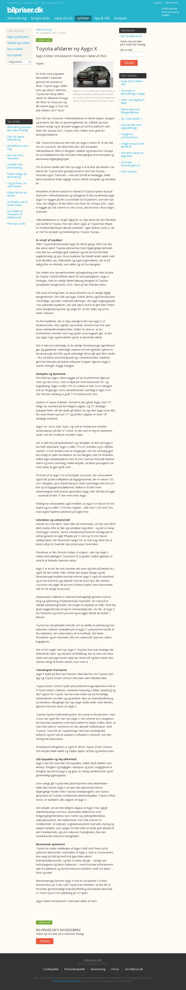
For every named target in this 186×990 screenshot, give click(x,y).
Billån (167, 15)
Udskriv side (44, 40)
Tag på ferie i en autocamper (16, 185)
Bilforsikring (170, 8)
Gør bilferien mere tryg (18, 147)
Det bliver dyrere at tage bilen (132, 154)
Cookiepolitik (50, 969)
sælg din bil (63, 18)
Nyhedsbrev (128, 30)
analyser (120, 18)
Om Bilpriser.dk (134, 969)
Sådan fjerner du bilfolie (17, 194)
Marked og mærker (18, 43)
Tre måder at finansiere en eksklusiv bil (15, 214)
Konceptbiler (14, 55)
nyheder (83, 18)
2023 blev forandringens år (130, 164)
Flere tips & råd (16, 223)
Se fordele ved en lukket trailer (17, 203)
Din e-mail (126, 50)
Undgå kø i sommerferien (129, 135)
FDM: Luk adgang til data (132, 101)
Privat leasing (171, 12)
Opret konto (171, 2)
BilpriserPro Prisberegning (67, 981)
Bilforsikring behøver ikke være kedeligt (19, 128)
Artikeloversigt (44, 29)
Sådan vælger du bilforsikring (17, 175)
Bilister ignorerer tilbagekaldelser (130, 111)
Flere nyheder (129, 75)
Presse (115, 969)
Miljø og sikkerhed (18, 37)
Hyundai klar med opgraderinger (131, 126)
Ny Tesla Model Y (131, 118)
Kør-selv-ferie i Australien (15, 156)
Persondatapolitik (74, 969)
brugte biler (40, 18)
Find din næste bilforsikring (16, 138)
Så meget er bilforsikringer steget (133, 92)
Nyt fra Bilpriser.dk (131, 36)
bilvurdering (17, 18)
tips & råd (102, 18)
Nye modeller (15, 49)
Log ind (158, 2)
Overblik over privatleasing (15, 166)
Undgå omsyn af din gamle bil (133, 145)
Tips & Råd (13, 121)
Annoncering (98, 969)
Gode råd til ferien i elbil (132, 82)
